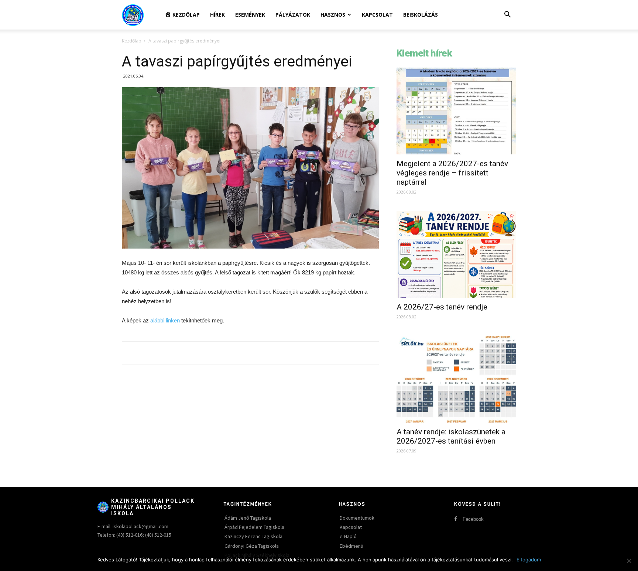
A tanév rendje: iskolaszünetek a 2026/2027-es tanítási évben (451, 436)
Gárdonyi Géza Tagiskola (251, 546)
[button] (507, 15)
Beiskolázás (420, 14)
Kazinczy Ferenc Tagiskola (253, 536)
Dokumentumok (357, 517)
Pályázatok (292, 14)
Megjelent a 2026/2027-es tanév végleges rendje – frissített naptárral (452, 173)
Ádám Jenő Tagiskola (247, 517)
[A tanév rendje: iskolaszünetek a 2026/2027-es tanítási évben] (456, 379)
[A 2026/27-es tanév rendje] (456, 254)
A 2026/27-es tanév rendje (442, 306)
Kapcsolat (377, 14)
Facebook (473, 519)
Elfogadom (529, 560)
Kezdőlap (131, 41)
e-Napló (348, 536)
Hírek (217, 14)
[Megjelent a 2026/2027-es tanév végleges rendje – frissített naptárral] (456, 111)
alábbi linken (165, 320)
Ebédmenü (351, 546)
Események (250, 14)
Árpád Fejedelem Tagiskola (254, 527)
